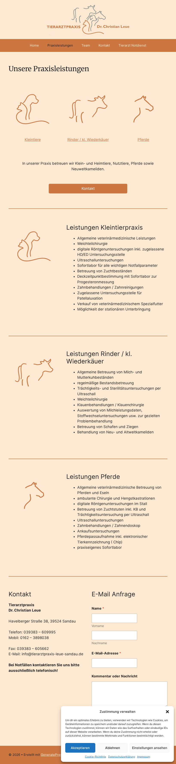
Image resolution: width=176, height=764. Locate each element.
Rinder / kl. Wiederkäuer (88, 139)
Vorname (98, 626)
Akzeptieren (80, 748)
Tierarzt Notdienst (132, 45)
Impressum (143, 756)
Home (34, 45)
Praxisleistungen (60, 45)
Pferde (143, 139)
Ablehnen (112, 748)
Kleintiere (33, 139)
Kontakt (104, 45)
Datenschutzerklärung (121, 756)
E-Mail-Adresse (106, 653)
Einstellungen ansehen (149, 748)
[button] (167, 712)
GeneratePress (52, 755)
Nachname (99, 643)
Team (86, 45)
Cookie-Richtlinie (95, 756)
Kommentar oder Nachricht (114, 676)
